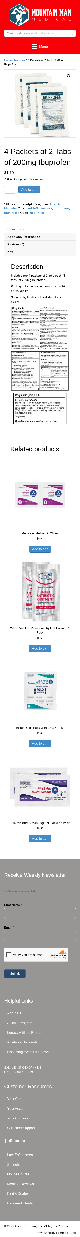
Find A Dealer (17, 1193)
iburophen (61, 208)
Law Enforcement (20, 1155)
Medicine (19, 60)
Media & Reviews (20, 1184)
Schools (13, 1164)
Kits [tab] (10, 252)
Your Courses (17, 1118)
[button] (69, 76)
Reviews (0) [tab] (15, 244)
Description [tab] (15, 229)
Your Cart (14, 1099)
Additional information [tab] (23, 237)
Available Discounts (22, 1042)
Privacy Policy (46, 1232)
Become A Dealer (20, 1203)
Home (8, 60)
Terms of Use (67, 1232)
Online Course (18, 1174)
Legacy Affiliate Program (25, 1032)
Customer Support (21, 1128)
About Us (14, 1013)
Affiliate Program (19, 1023)
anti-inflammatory (39, 208)
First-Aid (56, 204)
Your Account (17, 1108)
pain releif (11, 212)
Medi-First (36, 212)
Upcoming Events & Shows (28, 1052)
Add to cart (29, 189)
